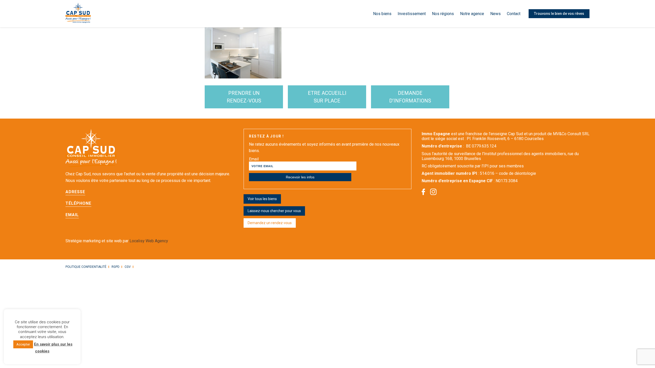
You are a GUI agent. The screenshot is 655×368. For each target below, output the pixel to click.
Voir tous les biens (262, 199)
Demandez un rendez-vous (270, 223)
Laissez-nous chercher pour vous (274, 211)
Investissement (412, 13)
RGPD (115, 267)
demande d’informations (410, 97)
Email (254, 159)
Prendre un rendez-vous (244, 97)
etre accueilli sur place (327, 97)
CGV (128, 267)
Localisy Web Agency (148, 240)
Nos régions (443, 13)
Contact (513, 13)
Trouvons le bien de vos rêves (559, 14)
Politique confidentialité (86, 267)
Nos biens (382, 13)
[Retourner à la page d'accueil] (78, 14)
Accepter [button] (23, 344)
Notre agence (472, 13)
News (495, 13)
